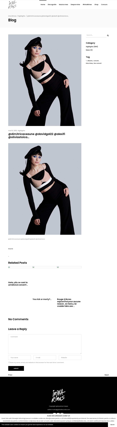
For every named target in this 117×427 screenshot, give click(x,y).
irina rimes (89, 63)
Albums (90, 61)
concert (96, 61)
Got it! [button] (112, 424)
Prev (10, 375)
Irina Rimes (12, 16)
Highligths (21, 16)
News (88, 50)
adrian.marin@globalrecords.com (58, 409)
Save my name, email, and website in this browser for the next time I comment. (37, 362)
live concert (98, 63)
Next (107, 375)
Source (10, 249)
